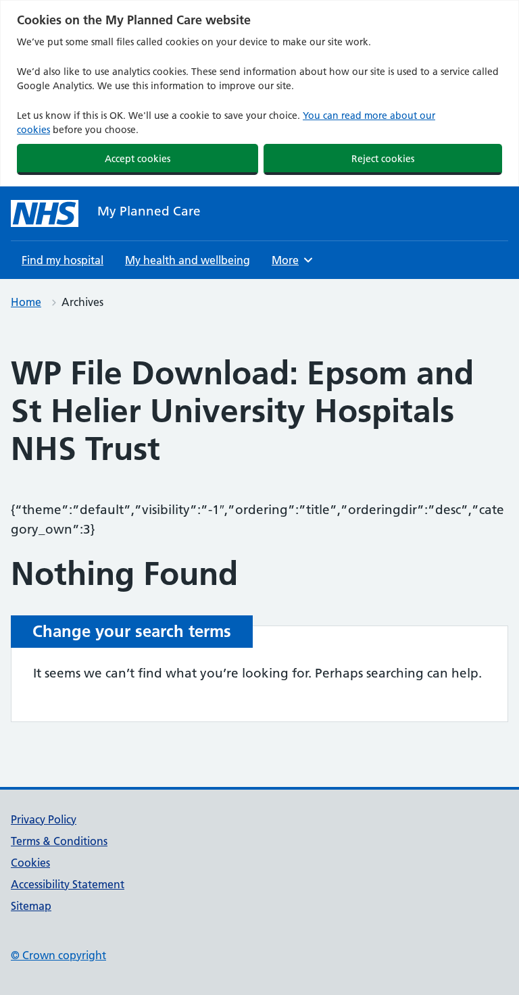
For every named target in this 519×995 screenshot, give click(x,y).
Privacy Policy (43, 819)
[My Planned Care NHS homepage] (44, 213)
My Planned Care (149, 211)
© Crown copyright (58, 955)
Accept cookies (137, 159)
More (290, 260)
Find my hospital (62, 260)
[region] (259, 93)
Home (26, 302)
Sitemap (31, 906)
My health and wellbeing (187, 260)
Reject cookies (382, 159)
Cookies (30, 862)
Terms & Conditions (59, 841)
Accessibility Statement (67, 884)
